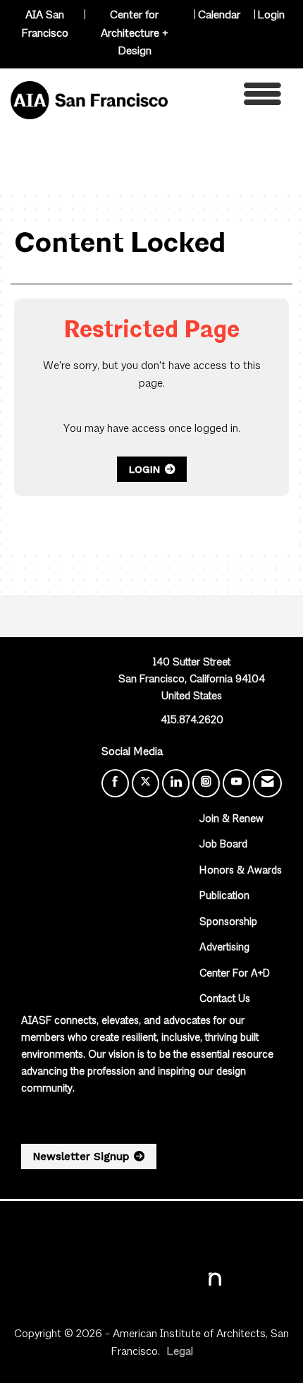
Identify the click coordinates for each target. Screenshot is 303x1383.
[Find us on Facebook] (115, 783)
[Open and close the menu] (228, 97)
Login (271, 15)
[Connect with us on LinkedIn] (176, 783)
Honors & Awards (240, 871)
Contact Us (224, 999)
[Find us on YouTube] (236, 783)
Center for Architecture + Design (134, 33)
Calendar (219, 15)
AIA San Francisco (44, 25)
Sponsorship (228, 922)
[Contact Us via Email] (267, 783)
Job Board (223, 845)
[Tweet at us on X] (145, 783)
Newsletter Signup (81, 1156)
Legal (179, 1352)
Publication (224, 896)
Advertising (224, 948)
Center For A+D (234, 974)
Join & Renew (231, 819)
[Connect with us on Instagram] (206, 783)
